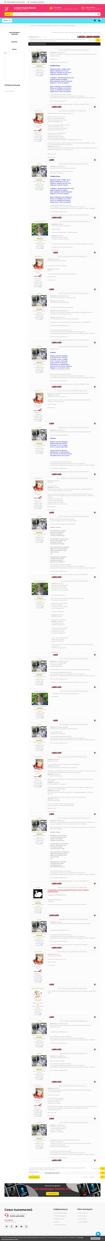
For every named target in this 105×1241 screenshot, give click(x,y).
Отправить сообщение (37, 2)
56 (87, 293)
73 (86, 1053)
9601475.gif (59, 895)
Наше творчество (49, 39)
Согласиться (95, 1238)
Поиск (95, 32)
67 (88, 818)
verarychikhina (38, 110)
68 (86, 887)
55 (86, 256)
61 (88, 516)
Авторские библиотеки (62, 39)
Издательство (59, 1218)
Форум (56, 1221)
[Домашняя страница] (59, 107)
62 (87, 581)
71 (86, 988)
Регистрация (82, 1216)
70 (86, 951)
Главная (32, 25)
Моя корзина (82, 1218)
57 (87, 346)
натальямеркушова (40, 221)
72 (86, 1021)
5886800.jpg (62, 369)
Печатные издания (60, 1216)
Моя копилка (51, 157)
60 (87, 478)
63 (87, 658)
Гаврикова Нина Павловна (37, 41)
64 (87, 691)
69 (87, 919)
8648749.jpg (62, 325)
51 (88, 50)
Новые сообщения (69, 32)
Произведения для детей (77, 39)
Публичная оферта (60, 1224)
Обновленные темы (58, 32)
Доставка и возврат (60, 1213)
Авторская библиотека (55, 899)
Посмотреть (52, 1193)
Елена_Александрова (38, 988)
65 (87, 724)
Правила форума (88, 32)
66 (86, 756)
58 (86, 390)
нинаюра (39, 50)
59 (88, 427)
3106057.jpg (62, 930)
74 (85, 1085)
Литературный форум (35, 39)
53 (87, 163)
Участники (79, 32)
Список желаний (83, 1221)
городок (38, 887)
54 (88, 221)
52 (85, 110)
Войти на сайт (83, 1213)
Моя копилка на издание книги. (59, 101)
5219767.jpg (62, 1031)
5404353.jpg (62, 1146)
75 (87, 1122)
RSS (99, 32)
